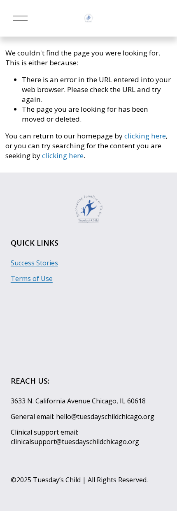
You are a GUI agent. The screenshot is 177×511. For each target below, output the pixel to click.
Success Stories (34, 262)
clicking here (145, 135)
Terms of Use (32, 278)
